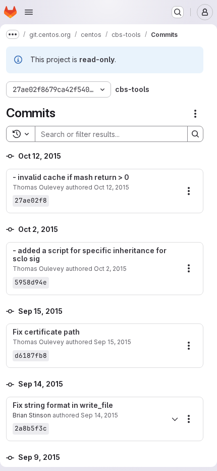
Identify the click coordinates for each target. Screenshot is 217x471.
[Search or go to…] (178, 12)
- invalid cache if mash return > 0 (71, 177)
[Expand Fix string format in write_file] (175, 419)
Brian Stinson (32, 415)
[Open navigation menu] (29, 12)
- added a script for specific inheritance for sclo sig (90, 255)
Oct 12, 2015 (111, 187)
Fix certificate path (46, 332)
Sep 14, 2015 (99, 415)
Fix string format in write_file (63, 405)
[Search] (195, 134)
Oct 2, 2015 (110, 268)
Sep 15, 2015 (112, 342)
